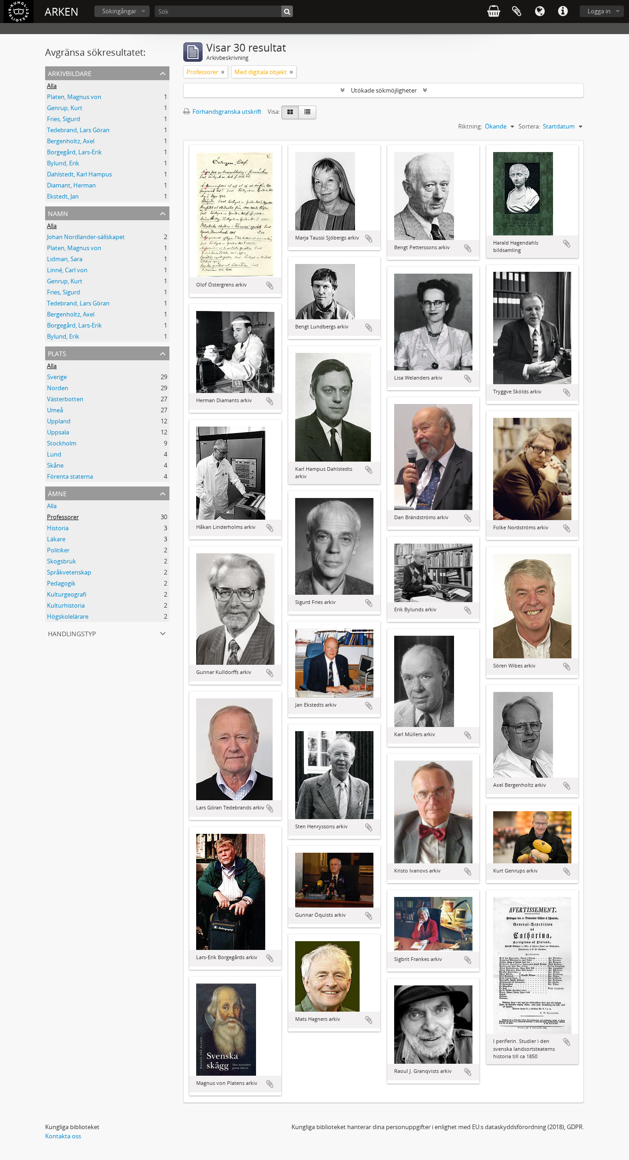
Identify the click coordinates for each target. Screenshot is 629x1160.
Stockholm (61, 443)
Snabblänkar (562, 11)
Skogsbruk (61, 561)
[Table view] (307, 112)
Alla (52, 86)
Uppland (58, 421)
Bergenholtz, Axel (70, 141)
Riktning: (470, 126)
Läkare (56, 539)
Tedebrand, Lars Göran (78, 130)
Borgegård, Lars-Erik (74, 152)
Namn (58, 212)
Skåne (55, 465)
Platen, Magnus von (74, 97)
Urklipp (516, 11)
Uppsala (58, 432)
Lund (54, 454)
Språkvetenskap (69, 572)
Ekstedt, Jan (63, 196)
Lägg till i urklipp (269, 285)
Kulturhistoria (66, 605)
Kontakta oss (63, 1136)
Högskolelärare (67, 616)
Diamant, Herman (71, 185)
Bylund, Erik (63, 163)
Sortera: (529, 126)
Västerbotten (65, 399)
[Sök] (287, 11)
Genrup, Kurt (64, 108)
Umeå (55, 410)
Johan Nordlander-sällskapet (86, 237)
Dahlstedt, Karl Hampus (79, 174)
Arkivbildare (70, 72)
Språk (539, 11)
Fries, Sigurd (63, 119)
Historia (58, 528)
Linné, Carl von (67, 270)
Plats (57, 352)
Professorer (63, 517)
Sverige (57, 377)
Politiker (58, 550)
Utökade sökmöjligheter (383, 90)
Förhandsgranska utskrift (226, 111)
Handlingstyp (72, 633)
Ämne (57, 492)
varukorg (493, 11)
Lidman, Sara (64, 259)
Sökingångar (119, 11)
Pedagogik (61, 583)
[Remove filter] (223, 71)
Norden (57, 388)
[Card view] (290, 112)
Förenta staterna (70, 476)
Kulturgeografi (67, 594)
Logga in (599, 11)
